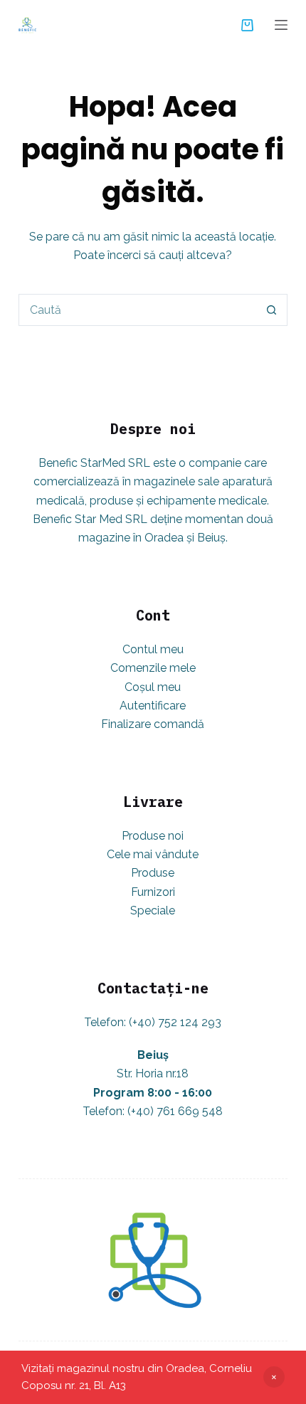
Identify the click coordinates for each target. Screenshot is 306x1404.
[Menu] (281, 25)
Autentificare (153, 705)
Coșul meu (153, 687)
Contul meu (153, 649)
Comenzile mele (153, 668)
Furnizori (153, 892)
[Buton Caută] (271, 310)
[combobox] (137, 310)
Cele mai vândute (153, 854)
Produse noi (153, 836)
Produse (152, 873)
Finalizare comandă (152, 724)
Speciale (152, 910)
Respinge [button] (274, 1377)
